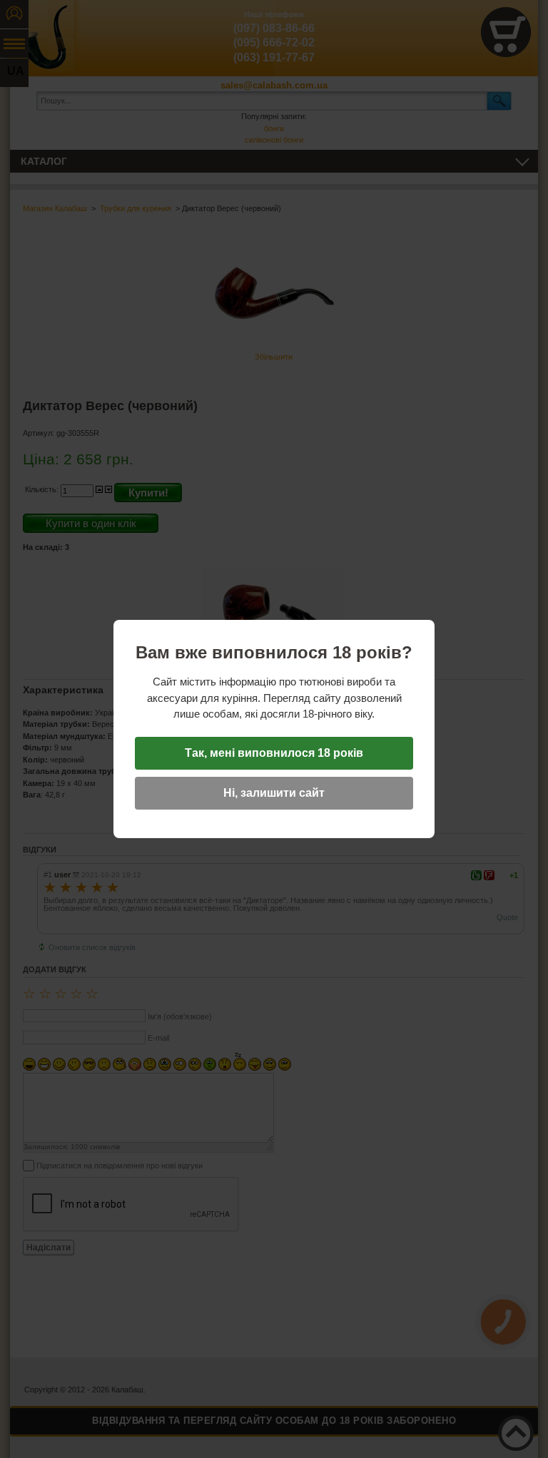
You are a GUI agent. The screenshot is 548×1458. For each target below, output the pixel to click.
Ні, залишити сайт (274, 793)
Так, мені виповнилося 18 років (274, 753)
